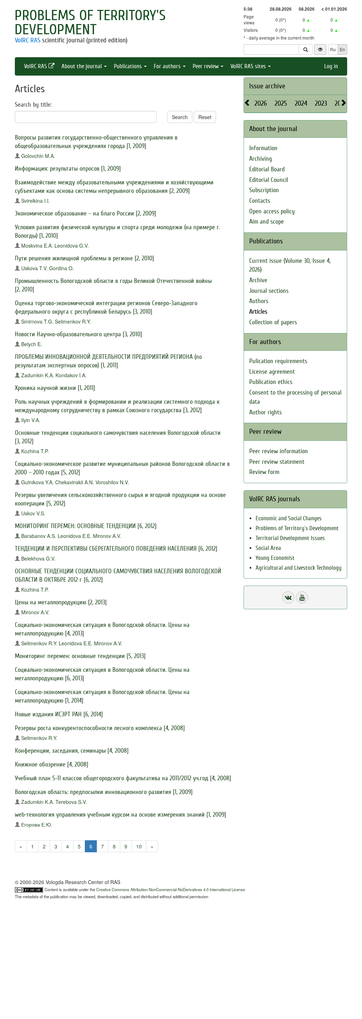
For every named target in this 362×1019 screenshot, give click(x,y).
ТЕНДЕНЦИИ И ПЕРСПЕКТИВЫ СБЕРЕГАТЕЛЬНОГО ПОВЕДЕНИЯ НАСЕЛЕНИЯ (106, 548)
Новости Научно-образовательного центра (68, 334)
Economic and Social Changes (289, 518)
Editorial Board (267, 169)
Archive (258, 280)
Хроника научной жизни (45, 388)
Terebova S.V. (71, 801)
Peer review (206, 66)
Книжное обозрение (40, 764)
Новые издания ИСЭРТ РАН (48, 714)
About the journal (82, 66)
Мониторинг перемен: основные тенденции (70, 656)
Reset (204, 116)
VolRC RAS (27, 40)
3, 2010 (143, 311)
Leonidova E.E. (75, 535)
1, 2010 (48, 235)
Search (180, 116)
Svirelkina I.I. (35, 200)
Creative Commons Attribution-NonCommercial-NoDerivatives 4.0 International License (170, 889)
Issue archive (267, 86)
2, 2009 (179, 191)
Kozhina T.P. (35, 451)
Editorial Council (268, 180)
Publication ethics (270, 382)
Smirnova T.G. (37, 321)
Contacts (259, 201)
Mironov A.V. (107, 535)
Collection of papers (273, 322)
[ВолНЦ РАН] (288, 597)
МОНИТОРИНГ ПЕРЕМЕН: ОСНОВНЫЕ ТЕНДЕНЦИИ (75, 526)
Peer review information (278, 451)
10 (139, 846)
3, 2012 (192, 410)
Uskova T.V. (34, 268)
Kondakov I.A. (71, 375)
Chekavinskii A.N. (74, 482)
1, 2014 (74, 700)
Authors (258, 301)
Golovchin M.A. (38, 155)
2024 (301, 103)
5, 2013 (136, 656)
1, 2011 (109, 365)
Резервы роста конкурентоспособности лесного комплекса (88, 728)
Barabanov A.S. (38, 535)
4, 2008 (174, 728)
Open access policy (272, 211)
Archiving (260, 158)
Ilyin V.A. (30, 419)
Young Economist (275, 558)
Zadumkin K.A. (37, 375)
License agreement (272, 371)
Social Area (268, 548)
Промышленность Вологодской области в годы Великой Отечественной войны (113, 281)
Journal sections (268, 291)
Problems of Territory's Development (90, 22)
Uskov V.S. (33, 513)
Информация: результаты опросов (57, 168)
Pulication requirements (278, 361)
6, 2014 (93, 714)
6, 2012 (147, 526)
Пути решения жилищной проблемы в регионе (74, 258)
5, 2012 (70, 472)
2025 (281, 103)
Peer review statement (276, 462)
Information (263, 148)
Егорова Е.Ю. (36, 824)
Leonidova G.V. (71, 245)
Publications (128, 66)
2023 (321, 103)
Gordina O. (61, 268)
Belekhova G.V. (38, 558)
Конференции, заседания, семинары (60, 750)
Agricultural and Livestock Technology (298, 567)
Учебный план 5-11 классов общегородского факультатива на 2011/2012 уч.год (111, 778)
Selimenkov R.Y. (73, 321)
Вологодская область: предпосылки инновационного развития (93, 792)
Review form (264, 472)
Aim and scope (266, 221)
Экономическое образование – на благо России (74, 213)
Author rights (265, 412)
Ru (333, 49)
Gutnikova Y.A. (37, 482)
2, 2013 (97, 602)
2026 (261, 103)
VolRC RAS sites (248, 66)
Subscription (264, 190)
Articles (258, 311)
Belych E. (31, 344)
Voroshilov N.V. (112, 482)
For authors (168, 66)
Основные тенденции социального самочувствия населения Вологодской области (118, 433)
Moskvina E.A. (37, 245)
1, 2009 (136, 146)
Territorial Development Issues (290, 538)
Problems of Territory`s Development (297, 528)
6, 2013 (74, 678)
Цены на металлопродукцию (50, 602)
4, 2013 (74, 633)
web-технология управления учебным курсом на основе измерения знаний (110, 814)
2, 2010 (144, 258)
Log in (331, 66)
